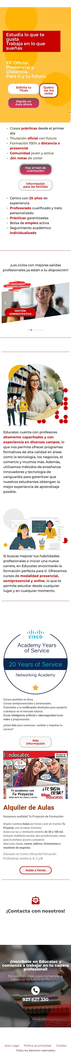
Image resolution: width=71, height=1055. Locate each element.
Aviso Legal (12, 1045)
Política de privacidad (37, 1045)
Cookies (61, 1045)
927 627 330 (35, 999)
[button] (5, 303)
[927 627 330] (35, 990)
